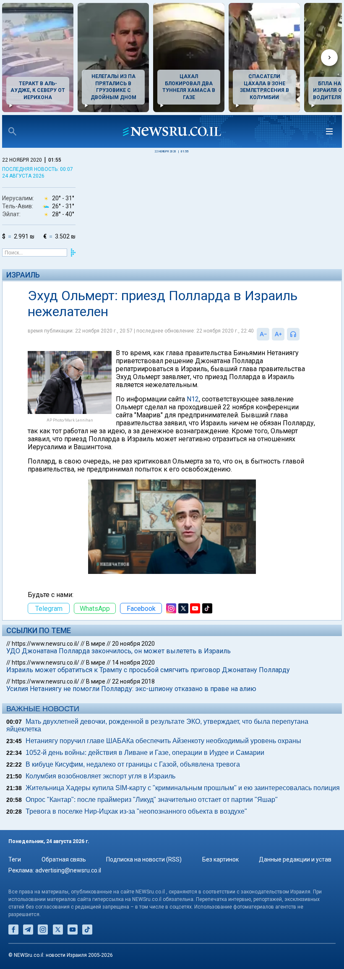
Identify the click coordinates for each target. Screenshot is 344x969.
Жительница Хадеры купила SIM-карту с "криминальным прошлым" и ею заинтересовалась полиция (183, 787)
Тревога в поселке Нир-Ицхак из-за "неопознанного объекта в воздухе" (136, 811)
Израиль (23, 274)
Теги (14, 859)
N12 (193, 399)
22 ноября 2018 (133, 681)
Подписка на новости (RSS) (144, 859)
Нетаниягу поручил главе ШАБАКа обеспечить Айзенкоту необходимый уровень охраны (163, 740)
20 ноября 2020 (133, 643)
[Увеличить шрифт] (278, 334)
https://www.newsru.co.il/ (45, 643)
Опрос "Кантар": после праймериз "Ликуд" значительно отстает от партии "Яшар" (152, 799)
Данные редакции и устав (295, 859)
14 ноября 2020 (133, 662)
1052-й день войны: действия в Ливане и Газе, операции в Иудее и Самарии (145, 752)
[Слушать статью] (301, 334)
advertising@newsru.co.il (68, 870)
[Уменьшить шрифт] (263, 334)
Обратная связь (64, 859)
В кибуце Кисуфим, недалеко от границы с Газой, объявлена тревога (133, 764)
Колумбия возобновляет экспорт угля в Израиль (100, 776)
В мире (95, 643)
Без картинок (220, 859)
